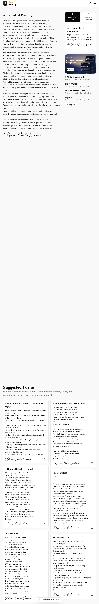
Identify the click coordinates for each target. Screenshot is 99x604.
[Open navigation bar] (92, 3)
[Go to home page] (9, 3)
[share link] (92, 48)
